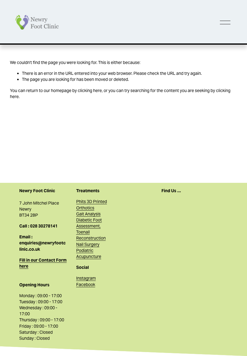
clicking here (90, 90)
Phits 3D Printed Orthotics (91, 204)
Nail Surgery (87, 244)
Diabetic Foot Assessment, (89, 223)
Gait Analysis (88, 214)
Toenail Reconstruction (91, 235)
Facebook (85, 284)
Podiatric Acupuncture (88, 253)
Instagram (86, 278)
